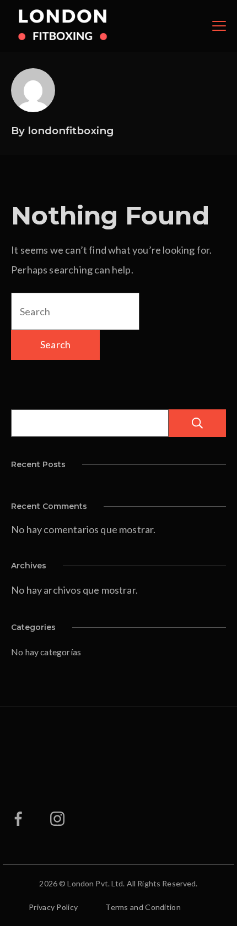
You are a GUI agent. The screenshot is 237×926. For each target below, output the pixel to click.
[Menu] (219, 26)
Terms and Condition (143, 907)
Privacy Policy (53, 907)
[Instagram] (57, 819)
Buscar (197, 423)
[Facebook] (18, 819)
